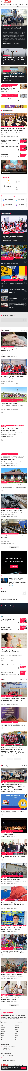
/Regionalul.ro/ (7, 1013)
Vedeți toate (22, 330)
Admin (4, 436)
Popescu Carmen (7, 43)
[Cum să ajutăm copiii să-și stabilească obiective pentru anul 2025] (14, 988)
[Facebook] (7, 200)
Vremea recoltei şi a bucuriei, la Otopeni (13, 261)
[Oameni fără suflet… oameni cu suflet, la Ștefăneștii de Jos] (4, 298)
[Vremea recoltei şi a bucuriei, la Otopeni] (14, 252)
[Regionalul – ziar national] (4, 1065)
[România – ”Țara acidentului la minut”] (14, 501)
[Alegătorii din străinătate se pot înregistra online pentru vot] (14, 802)
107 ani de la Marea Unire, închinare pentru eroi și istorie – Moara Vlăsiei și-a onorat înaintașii (13, 59)
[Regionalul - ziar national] (7, 1)
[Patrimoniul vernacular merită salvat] (14, 475)
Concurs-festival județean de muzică (9, 98)
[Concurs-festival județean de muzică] (23, 96)
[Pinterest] (7, 205)
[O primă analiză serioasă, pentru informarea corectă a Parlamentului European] (14, 918)
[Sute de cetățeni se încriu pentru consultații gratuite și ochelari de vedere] (14, 714)
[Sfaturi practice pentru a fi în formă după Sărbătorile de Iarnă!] (14, 640)
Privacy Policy (16, 1067)
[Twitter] (20, 200)
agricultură (11, 925)
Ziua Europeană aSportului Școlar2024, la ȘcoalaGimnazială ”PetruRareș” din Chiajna (13, 700)
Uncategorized (6, 25)
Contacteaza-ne (14, 566)
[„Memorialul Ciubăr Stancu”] (14, 394)
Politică (10, 126)
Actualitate (4, 94)
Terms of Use (6, 1068)
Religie (3, 86)
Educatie (15, 94)
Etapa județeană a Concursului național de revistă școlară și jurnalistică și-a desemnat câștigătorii (17, 304)
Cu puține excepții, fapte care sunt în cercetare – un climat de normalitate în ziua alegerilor (9, 140)
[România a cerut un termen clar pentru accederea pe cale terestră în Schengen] (14, 273)
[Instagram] (20, 205)
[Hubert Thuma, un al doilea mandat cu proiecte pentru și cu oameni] (14, 120)
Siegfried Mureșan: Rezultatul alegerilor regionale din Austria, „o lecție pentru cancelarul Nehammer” (12, 457)
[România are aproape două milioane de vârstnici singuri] (14, 339)
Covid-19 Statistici (13, 599)
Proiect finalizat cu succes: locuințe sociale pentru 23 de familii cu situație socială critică (17, 291)
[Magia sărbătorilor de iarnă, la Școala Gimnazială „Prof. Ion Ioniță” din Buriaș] (14, 965)
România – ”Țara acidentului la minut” (12, 510)
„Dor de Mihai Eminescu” (8, 834)
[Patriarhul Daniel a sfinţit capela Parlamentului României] (23, 86)
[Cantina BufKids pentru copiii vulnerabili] (14, 223)
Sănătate (22, 232)
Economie (16, 425)
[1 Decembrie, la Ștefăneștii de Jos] (14, 17)
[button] (25, 6)
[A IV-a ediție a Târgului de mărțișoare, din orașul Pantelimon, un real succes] (14, 366)
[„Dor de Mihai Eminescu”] (14, 825)
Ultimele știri (6, 330)
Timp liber (20, 372)
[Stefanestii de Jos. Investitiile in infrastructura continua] (14, 419)
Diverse (10, 94)
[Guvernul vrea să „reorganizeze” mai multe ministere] (14, 526)
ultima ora (9, 86)
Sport (3, 401)
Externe (10, 453)
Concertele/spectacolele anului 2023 (11, 6)
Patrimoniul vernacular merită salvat (11, 485)
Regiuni (15, 126)
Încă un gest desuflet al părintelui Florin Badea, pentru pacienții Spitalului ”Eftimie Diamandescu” (12, 904)
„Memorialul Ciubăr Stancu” (9, 403)
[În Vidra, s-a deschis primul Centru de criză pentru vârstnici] (14, 847)
